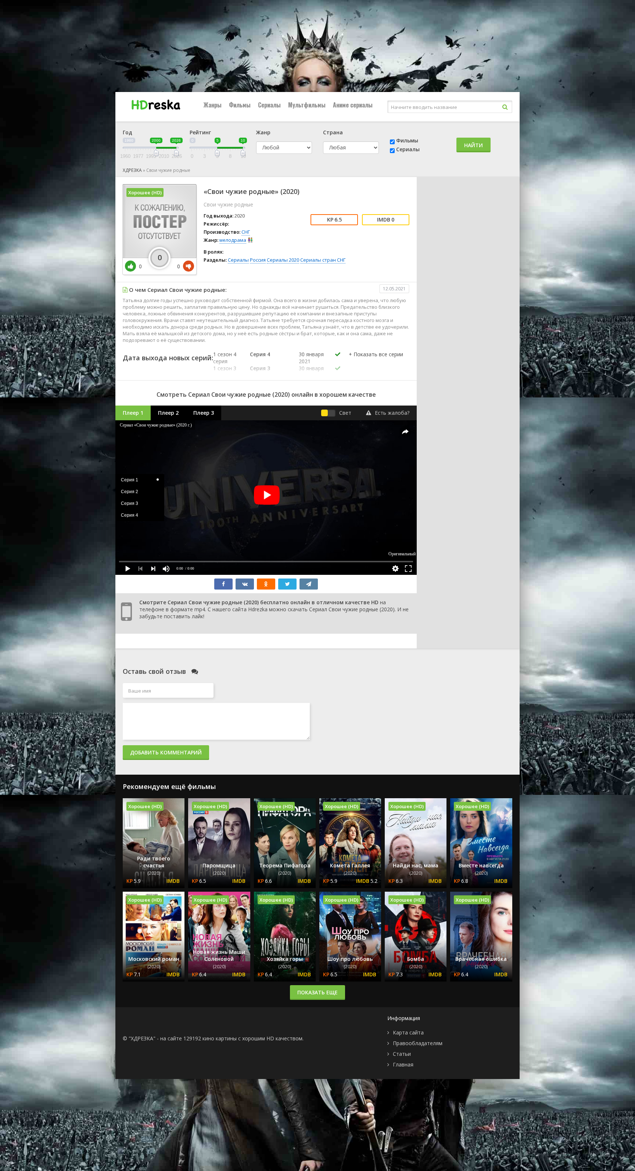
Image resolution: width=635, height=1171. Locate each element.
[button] (376, 362)
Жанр (263, 132)
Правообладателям (417, 1043)
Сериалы (269, 104)
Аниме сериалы (353, 104)
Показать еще (317, 992)
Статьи (402, 1053)
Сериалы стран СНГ (322, 260)
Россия (258, 260)
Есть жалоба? (392, 412)
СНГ (245, 232)
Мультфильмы (307, 104)
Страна (333, 132)
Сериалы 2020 (283, 260)
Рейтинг (200, 132)
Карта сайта (408, 1032)
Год (127, 132)
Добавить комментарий (166, 752)
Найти (473, 145)
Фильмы (240, 104)
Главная (403, 1064)
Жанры (213, 104)
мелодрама (232, 240)
